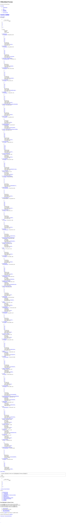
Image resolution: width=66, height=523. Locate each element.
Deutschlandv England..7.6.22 (7, 242)
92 (4, 463)
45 (4, 50)
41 (4, 109)
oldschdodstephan (6, 307)
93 (4, 464)
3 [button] (2, 23)
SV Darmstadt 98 (5, 458)
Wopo (5, 369)
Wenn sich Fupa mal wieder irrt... (7, 447)
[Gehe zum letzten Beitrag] (14, 56)
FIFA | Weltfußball (5, 170)
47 (4, 52)
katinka (5, 459)
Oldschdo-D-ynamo (13, 169)
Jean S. (11, 102)
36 (4, 326)
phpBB (5, 512)
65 (4, 133)
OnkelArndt (5, 276)
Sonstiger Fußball (4, 14)
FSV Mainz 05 (4, 434)
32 (4, 86)
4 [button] (2, 24)
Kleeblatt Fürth (4, 263)
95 (4, 466)
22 (4, 41)
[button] (2, 19)
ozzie (4, 243)
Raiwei (11, 114)
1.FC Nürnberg (4, 321)
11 (4, 97)
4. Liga (3, 301)
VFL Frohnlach (4, 255)
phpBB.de (11, 514)
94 (4, 465)
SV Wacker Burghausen (6, 153)
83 (4, 202)
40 (4, 108)
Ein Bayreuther (12, 127)
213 (4, 149)
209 (4, 145)
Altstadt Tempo (12, 235)
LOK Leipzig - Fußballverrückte (7, 58)
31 (4, 85)
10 (4, 96)
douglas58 (5, 34)
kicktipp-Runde (4, 296)
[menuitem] (3, 9)
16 (4, 72)
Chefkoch (5, 256)
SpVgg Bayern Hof (5, 141)
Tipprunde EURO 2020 (6, 275)
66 (4, 134)
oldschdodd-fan (6, 407)
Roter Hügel (5, 238)
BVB (3, 406)
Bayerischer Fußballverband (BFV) (7, 418)
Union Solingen (4, 401)
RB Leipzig (4, 228)
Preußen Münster (5, 306)
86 (4, 205)
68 (4, 136)
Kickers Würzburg (5, 187)
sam (4, 130)
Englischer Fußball (5, 385)
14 (4, 99)
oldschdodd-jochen (13, 284)
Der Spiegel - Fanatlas (5, 333)
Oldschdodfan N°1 (13, 185)
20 (4, 363)
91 (4, 462)
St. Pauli (3, 373)
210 (4, 146)
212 (4, 148)
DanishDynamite (13, 90)
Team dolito (12, 56)
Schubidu (5, 386)
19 (4, 39)
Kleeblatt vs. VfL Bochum (6, 280)
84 (4, 203)
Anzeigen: (2, 473)
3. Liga (3, 219)
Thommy (5, 159)
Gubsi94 (5, 322)
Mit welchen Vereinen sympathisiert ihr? (8, 237)
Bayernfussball (12, 399)
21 (4, 40)
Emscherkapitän (6, 124)
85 (4, 204)
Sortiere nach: (11, 473)
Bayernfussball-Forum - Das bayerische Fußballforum (10, 396)
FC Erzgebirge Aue (5, 67)
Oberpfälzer (5, 92)
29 (4, 84)
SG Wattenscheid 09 (5, 423)
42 (4, 110)
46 (4, 51)
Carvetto (5, 80)
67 (4, 135)
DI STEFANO (6, 188)
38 (4, 328)
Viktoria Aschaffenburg (5, 368)
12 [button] (2, 27)
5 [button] (2, 25)
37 (4, 327)
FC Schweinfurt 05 (5, 79)
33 (4, 87)
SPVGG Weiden (4, 116)
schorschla (5, 117)
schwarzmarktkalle (13, 394)
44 (4, 111)
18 (4, 38)
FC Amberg (4, 356)
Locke (5, 154)
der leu (11, 44)
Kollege (11, 174)
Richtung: (21, 473)
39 (4, 329)
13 (4, 98)
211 (4, 147)
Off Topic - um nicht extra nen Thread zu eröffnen (10, 129)
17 (4, 73)
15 (4, 378)
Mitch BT (5, 402)
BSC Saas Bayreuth (5, 209)
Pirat (11, 122)
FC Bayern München (5, 197)
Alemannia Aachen (5, 439)
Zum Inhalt (2, 5)
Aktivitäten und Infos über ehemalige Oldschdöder (10, 104)
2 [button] (2, 22)
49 (4, 53)
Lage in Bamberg (5, 158)
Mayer (5, 302)
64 (4, 267)
